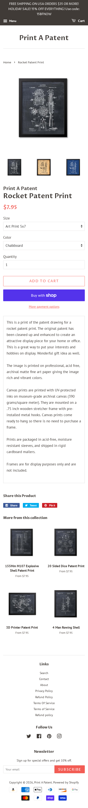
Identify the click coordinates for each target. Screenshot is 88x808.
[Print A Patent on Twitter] (28, 737)
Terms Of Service (44, 703)
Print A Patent (44, 38)
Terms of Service (44, 709)
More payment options (44, 307)
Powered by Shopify (66, 782)
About (44, 685)
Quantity (10, 256)
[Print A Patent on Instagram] (59, 737)
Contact (44, 679)
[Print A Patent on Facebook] (39, 737)
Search (44, 673)
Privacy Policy (44, 691)
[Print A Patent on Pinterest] (49, 737)
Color (7, 237)
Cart (81, 21)
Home (7, 62)
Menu (12, 21)
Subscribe (69, 769)
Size (6, 218)
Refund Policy (44, 697)
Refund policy (44, 715)
